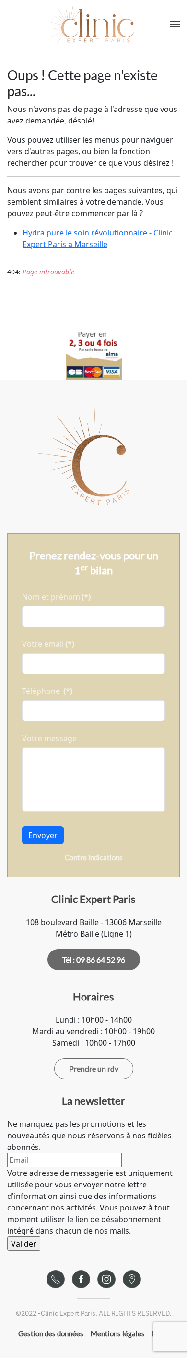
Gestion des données (50, 1333)
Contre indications (94, 857)
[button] (175, 24)
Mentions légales (118, 1333)
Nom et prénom (56, 597)
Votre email (48, 644)
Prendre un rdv (93, 1068)
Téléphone (47, 691)
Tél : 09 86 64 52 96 (93, 959)
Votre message (49, 738)
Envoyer (43, 835)
